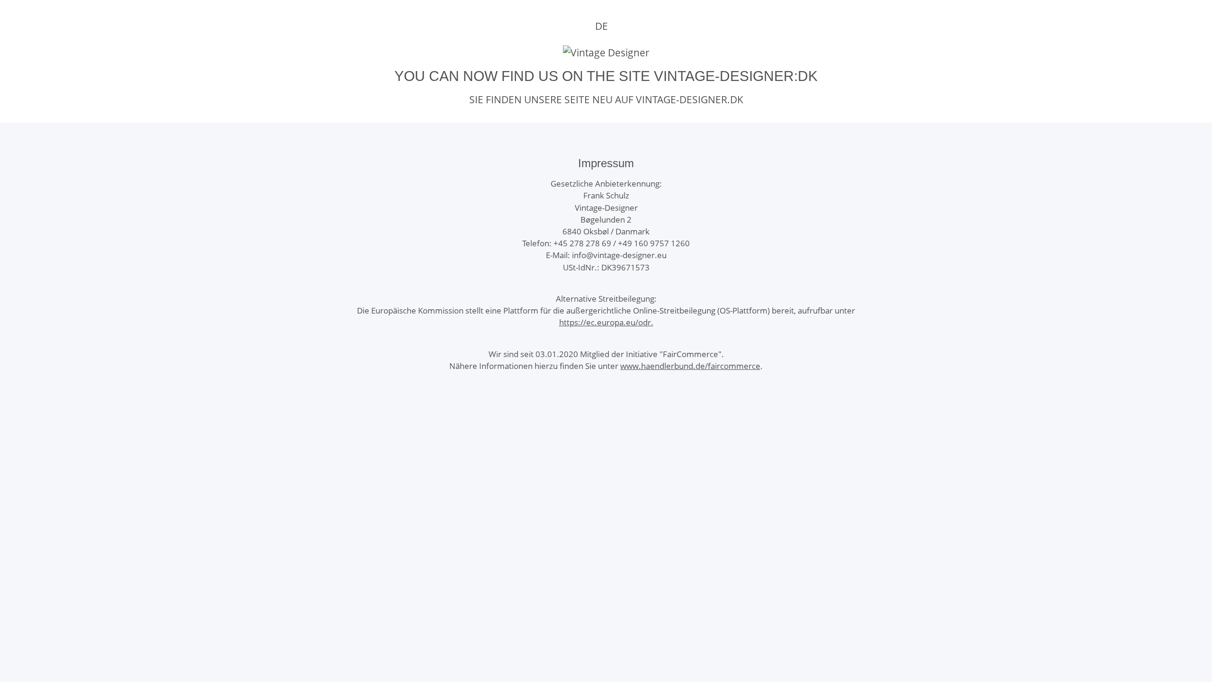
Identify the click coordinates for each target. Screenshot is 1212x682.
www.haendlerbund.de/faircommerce (690, 365)
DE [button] (601, 26)
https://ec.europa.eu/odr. (606, 322)
